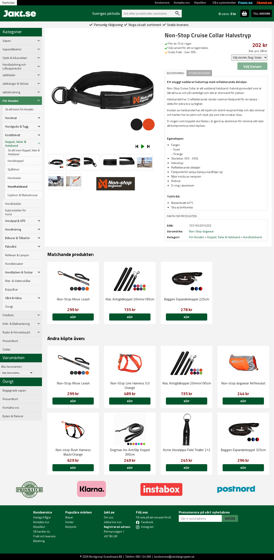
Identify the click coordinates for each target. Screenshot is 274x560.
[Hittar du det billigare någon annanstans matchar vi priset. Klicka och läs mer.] (29, 487)
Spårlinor (13, 169)
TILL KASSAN (261, 13)
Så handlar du (41, 531)
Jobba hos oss (113, 522)
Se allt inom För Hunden (19, 109)
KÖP (73, 317)
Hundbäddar (13, 204)
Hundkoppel (16, 161)
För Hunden (196, 237)
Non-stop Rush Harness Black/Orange (73, 452)
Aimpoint (70, 527)
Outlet (6, 349)
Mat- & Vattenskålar (18, 281)
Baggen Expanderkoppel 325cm (243, 449)
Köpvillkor (200, 2)
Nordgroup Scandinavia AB (105, 556)
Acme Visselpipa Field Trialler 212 (186, 449)
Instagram (147, 527)
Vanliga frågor (42, 517)
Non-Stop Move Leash (73, 299)
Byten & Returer (13, 416)
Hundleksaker (14, 264)
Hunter (69, 522)
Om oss (108, 517)
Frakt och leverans (44, 536)
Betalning (39, 541)
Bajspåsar (11, 289)
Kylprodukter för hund (15, 212)
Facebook (147, 522)
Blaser (69, 517)
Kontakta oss (182, 2)
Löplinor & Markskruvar (23, 195)
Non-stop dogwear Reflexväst (243, 383)
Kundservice (162, 2)
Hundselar (14, 178)
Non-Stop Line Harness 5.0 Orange (130, 385)
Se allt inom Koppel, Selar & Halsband (24, 152)
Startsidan (8, 2)
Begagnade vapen (14, 390)
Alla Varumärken (11, 366)
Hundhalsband (17, 186)
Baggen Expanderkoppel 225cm (186, 299)
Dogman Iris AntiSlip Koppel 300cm (130, 452)
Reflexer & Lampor (17, 255)
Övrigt (9, 307)
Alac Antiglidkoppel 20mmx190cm (130, 299)
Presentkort (10, 341)
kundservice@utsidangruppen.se (174, 556)
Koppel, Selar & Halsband (223, 237)
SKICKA (230, 518)
